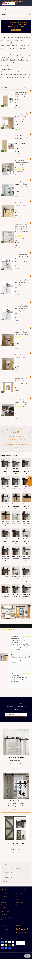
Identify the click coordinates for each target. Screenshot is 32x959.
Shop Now (16, 767)
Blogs (2, 899)
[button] (19, 170)
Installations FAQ (20, 896)
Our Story (4, 893)
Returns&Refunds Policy (7, 917)
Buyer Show (4, 902)
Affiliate (18, 905)
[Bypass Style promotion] (16, 742)
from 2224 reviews (14, 629)
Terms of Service (5, 905)
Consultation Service (21, 899)
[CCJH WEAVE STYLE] (16, 828)
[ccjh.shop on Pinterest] (27, 929)
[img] (5, 630)
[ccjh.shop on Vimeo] (27, 932)
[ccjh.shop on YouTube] (22, 929)
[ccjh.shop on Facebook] (19, 929)
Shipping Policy (5, 914)
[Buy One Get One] (16, 786)
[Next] (28, 619)
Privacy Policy (5, 911)
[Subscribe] (25, 714)
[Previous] (25, 619)
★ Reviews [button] (30, 481)
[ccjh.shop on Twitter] (25, 929)
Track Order (19, 902)
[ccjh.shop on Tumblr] (22, 932)
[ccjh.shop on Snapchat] (17, 932)
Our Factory (4, 896)
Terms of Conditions (6, 920)
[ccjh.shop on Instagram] (17, 929)
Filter (5, 87)
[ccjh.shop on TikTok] (19, 932)
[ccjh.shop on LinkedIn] (25, 932)
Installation (19, 893)
